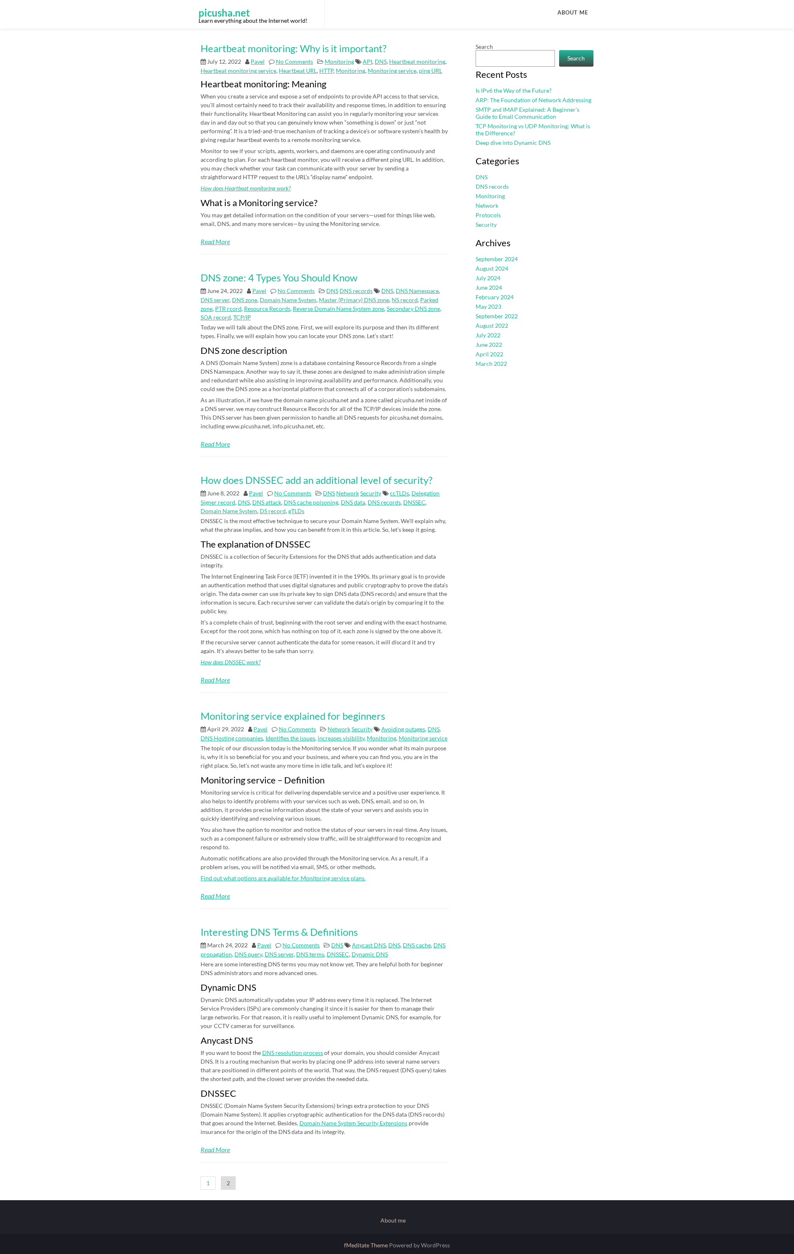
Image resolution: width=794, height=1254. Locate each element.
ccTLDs (399, 493)
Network (347, 493)
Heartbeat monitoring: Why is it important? (294, 48)
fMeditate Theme (366, 1245)
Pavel (258, 61)
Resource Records (267, 308)
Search (484, 46)
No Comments (294, 61)
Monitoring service (392, 70)
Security (370, 493)
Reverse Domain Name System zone (338, 308)
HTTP (326, 70)
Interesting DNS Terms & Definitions (279, 932)
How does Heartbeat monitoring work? (246, 188)
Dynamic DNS (370, 954)
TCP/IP (242, 317)
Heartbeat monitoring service (238, 70)
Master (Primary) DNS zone (354, 299)
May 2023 (488, 306)
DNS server (215, 299)
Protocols (488, 215)
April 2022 (489, 354)
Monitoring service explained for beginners (293, 716)
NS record (405, 299)
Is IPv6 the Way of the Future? (514, 90)
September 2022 (497, 316)
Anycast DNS (369, 945)
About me (572, 12)
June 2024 (489, 287)
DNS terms (310, 954)
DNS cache (417, 945)
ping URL (430, 70)
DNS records (356, 290)
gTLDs (296, 510)
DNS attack (266, 502)
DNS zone (244, 299)
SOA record (216, 317)
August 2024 (492, 268)
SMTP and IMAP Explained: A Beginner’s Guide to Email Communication (527, 113)
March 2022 (491, 363)
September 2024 (497, 258)
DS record (273, 510)
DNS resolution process (292, 1052)
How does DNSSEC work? (231, 661)
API (367, 61)
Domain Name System (288, 299)
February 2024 (495, 296)
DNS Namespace (417, 290)
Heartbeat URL (298, 70)
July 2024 (488, 277)
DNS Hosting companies (232, 738)
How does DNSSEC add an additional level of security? (317, 480)
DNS (381, 61)
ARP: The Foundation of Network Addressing (533, 99)
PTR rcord (228, 308)
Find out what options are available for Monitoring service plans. (283, 878)
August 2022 (492, 325)
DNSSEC (414, 502)
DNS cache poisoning (311, 502)
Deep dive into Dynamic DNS (513, 142)
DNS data (353, 502)
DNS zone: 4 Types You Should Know (279, 277)
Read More (215, 241)
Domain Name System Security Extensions (353, 1123)
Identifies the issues (290, 738)
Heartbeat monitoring (417, 61)
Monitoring (339, 61)
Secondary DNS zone (413, 308)
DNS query (248, 954)
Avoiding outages (403, 729)
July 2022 (488, 335)
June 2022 (489, 344)
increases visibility (341, 738)
